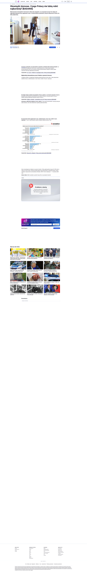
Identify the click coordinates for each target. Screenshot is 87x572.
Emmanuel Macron (60, 551)
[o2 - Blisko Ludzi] (19, 1)
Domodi (16, 548)
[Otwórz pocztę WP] (62, 1)
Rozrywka (35, 1)
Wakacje (45, 555)
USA (29, 555)
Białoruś (30, 557)
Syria (29, 553)
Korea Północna (31, 548)
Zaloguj (68, 1)
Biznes (44, 1)
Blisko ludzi (23, 1)
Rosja (30, 551)
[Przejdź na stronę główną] (16, 2)
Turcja (30, 550)
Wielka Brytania (31, 558)
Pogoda (40, 1)
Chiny (44, 551)
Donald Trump (60, 549)
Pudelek (16, 551)
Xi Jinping (59, 553)
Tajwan (30, 554)
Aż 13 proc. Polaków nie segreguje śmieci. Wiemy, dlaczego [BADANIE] (41, 72)
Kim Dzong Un (60, 548)
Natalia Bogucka (15, 46)
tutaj (31, 570)
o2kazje (27, 1)
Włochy (30, 552)
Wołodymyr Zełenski (60, 554)
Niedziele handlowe (46, 549)
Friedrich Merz (60, 555)
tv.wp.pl (16, 550)
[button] (65, 1)
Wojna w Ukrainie (46, 553)
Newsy (44, 548)
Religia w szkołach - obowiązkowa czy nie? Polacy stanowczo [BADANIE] (41, 99)
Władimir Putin (60, 550)
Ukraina (30, 549)
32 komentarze (53, 47)
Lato (44, 554)
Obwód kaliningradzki (46, 550)
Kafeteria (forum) (17, 549)
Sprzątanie (23, 66)
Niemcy (30, 556)
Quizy (31, 1)
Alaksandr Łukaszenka (61, 552)
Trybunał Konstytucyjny (46, 552)
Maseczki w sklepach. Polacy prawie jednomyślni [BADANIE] (39, 153)
